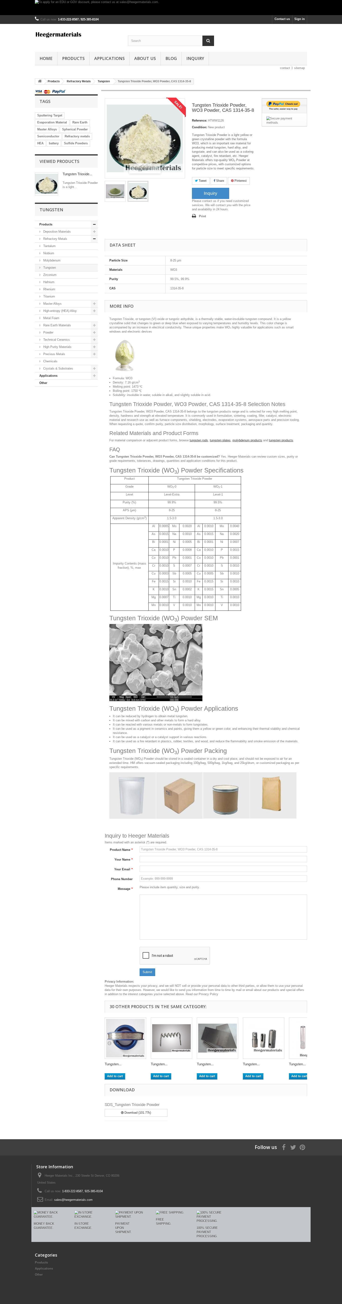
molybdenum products (247, 440)
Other (43, 383)
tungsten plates (220, 440)
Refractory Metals (54, 239)
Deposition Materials (56, 231)
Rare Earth (79, 122)
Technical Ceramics (56, 339)
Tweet (202, 180)
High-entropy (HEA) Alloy (59, 311)
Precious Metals (53, 354)
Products (73, 58)
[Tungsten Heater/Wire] (171, 1038)
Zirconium (49, 275)
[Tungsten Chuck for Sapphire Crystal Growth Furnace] (263, 1038)
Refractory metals (77, 136)
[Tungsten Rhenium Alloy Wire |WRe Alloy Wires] (125, 1038)
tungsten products (281, 440)
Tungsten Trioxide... (77, 174)
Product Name (121, 850)
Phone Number (122, 879)
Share (219, 180)
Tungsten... (113, 1064)
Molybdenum (51, 260)
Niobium (48, 253)
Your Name (123, 859)
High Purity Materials (56, 347)
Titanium (48, 296)
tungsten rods (199, 440)
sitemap (299, 68)
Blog (171, 58)
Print (202, 216)
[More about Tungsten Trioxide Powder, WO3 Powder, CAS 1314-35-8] (46, 184)
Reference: (199, 120)
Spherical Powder (75, 129)
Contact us (282, 19)
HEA (40, 143)
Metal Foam (50, 318)
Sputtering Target (49, 115)
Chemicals (49, 361)
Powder (47, 332)
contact (285, 68)
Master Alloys (47, 129)
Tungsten (49, 267)
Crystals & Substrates (57, 368)
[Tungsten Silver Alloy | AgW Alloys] (217, 1038)
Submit (147, 972)
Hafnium (48, 282)
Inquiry (195, 58)
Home (46, 58)
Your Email (123, 869)
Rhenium (48, 289)
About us (145, 58)
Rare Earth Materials (56, 325)
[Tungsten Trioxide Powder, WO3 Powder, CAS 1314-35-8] (115, 191)
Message (125, 889)
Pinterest (240, 180)
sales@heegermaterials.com (73, 1200)
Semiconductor (48, 136)
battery (54, 143)
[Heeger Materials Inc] (78, 34)
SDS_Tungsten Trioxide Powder (132, 1105)
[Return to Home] (39, 81)
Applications (109, 58)
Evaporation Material (52, 122)
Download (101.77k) (137, 1112)
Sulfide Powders (76, 143)
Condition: (199, 127)
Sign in (299, 19)
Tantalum (49, 246)
